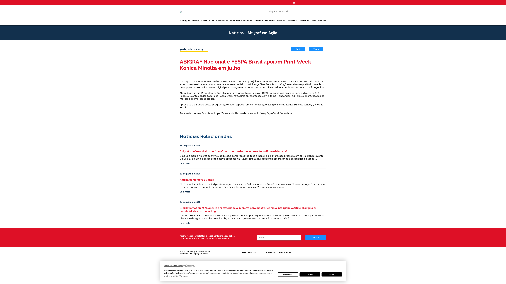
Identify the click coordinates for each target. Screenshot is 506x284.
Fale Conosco (319, 20)
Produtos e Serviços (241, 20)
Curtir (298, 49)
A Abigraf (185, 20)
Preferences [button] (184, 276)
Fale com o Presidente (278, 252)
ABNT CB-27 (207, 20)
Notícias (281, 20)
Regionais (304, 20)
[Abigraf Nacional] (181, 12)
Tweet (316, 49)
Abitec (195, 20)
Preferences (287, 274)
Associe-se (222, 20)
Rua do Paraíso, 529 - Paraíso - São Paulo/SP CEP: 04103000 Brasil (195, 252)
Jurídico (258, 20)
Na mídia (270, 20)
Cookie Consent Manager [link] (173, 266)
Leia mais (185, 163)
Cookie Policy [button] (237, 273)
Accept (331, 274)
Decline (310, 274)
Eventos (292, 20)
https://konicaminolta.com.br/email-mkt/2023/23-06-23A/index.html (253, 113)
